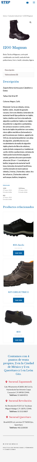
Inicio (5, 16)
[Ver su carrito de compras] (27, 2)
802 (4, 195)
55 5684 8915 (22, 395)
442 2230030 (22, 428)
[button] (30, 22)
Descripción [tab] (9, 70)
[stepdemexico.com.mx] (5, 2)
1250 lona (22, 188)
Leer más (18, 253)
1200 (4, 188)
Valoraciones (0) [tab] (11, 75)
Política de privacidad (13, 447)
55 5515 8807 (22, 411)
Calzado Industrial (15, 16)
